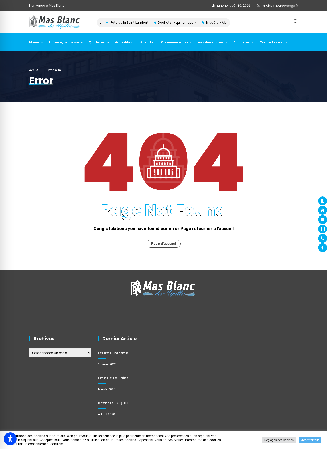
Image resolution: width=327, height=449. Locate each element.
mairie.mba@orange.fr (280, 5)
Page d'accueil (163, 243)
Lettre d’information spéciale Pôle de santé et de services (115, 353)
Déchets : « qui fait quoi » (170, 22)
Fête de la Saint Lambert (122, 22)
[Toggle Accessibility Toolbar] (10, 439)
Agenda (146, 42)
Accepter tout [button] (310, 440)
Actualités (123, 42)
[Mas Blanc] (55, 22)
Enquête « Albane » (212, 22)
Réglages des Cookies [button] (279, 440)
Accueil (34, 70)
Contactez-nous (273, 42)
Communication (174, 42)
